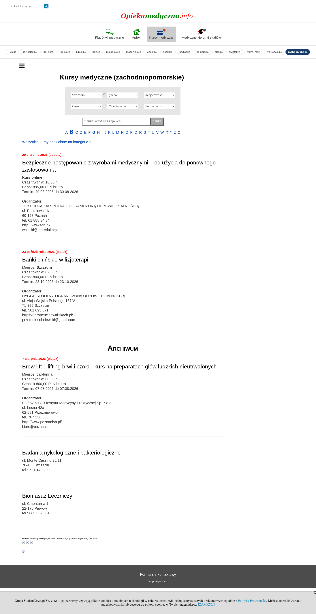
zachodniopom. (297, 52)
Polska (12, 52)
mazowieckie (133, 52)
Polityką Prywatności (252, 600)
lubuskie (81, 52)
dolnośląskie (29, 52)
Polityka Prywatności (158, 581)
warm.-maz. (253, 52)
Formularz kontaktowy (158, 574)
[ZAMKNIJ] (206, 604)
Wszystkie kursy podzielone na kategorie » (56, 142)
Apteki (136, 37)
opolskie (152, 52)
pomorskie (203, 52)
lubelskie (65, 52)
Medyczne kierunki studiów (201, 37)
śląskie (219, 52)
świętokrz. (234, 52)
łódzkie (96, 52)
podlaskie (184, 52)
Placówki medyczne (109, 37)
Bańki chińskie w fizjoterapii (56, 260)
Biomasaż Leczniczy (47, 496)
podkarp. (168, 52)
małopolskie (113, 52)
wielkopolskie (274, 52)
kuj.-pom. (48, 52)
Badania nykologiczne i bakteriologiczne (71, 453)
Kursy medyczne (161, 37)
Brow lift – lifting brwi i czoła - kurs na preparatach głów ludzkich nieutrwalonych (119, 366)
